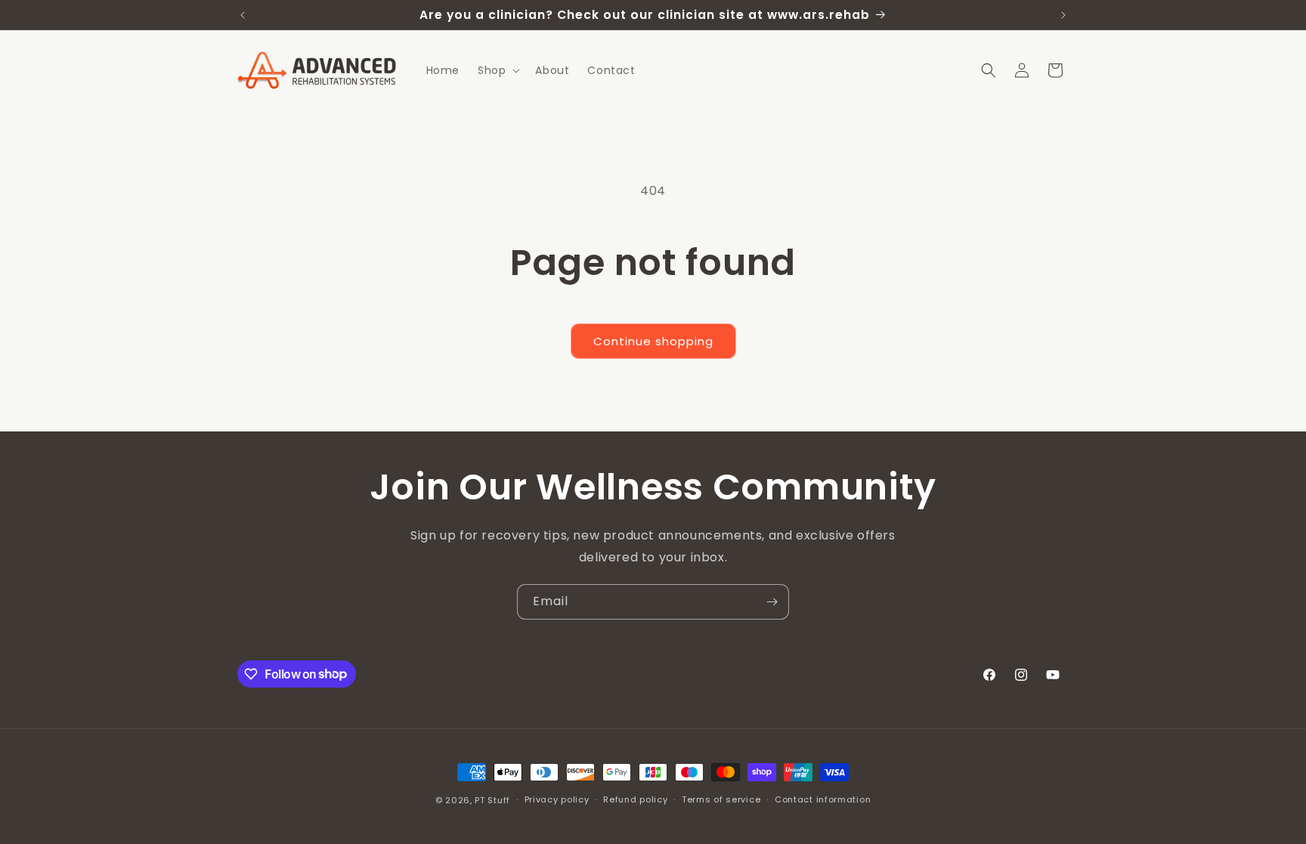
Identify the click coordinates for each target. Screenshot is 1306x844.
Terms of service (721, 799)
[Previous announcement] (242, 15)
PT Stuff (492, 800)
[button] (497, 70)
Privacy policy (557, 799)
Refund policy (635, 799)
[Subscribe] (771, 602)
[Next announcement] (1063, 15)
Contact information (823, 799)
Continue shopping (653, 341)
